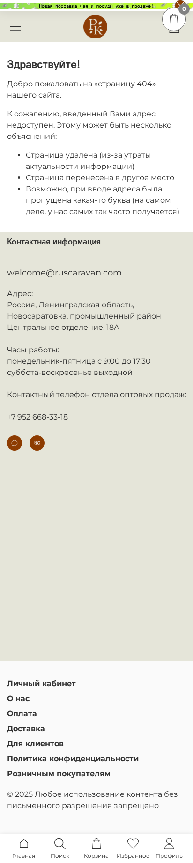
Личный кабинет (41, 683)
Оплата (22, 713)
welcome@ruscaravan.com (64, 272)
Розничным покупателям (59, 773)
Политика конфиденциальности (73, 758)
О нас (18, 698)
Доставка (26, 728)
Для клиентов (35, 743)
